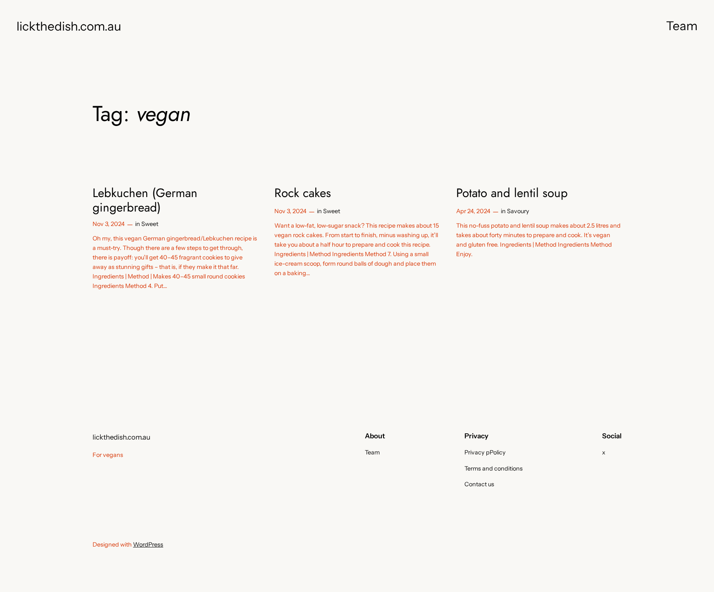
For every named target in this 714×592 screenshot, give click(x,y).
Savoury (518, 211)
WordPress (148, 544)
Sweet (149, 224)
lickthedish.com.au (69, 26)
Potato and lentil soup (512, 192)
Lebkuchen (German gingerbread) (145, 200)
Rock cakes (302, 192)
